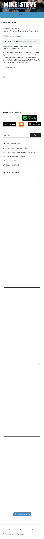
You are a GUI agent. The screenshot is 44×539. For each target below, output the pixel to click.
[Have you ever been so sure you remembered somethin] (22, 195)
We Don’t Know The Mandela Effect (15, 148)
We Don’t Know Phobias (11, 161)
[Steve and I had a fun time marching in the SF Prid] (22, 418)
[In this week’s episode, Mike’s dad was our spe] (22, 493)
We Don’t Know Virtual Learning (14, 157)
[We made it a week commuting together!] (22, 306)
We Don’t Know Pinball (11, 165)
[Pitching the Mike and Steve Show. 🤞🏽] (22, 344)
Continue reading (9, 67)
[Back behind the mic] (22, 232)
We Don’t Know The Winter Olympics (20, 31)
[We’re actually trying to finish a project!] (22, 269)
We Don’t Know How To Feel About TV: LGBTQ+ (19, 152)
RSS (23, 48)
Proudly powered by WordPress (13, 534)
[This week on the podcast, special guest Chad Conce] (22, 381)
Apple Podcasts (20, 46)
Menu (23, 15)
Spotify (16, 48)
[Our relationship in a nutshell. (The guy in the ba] (22, 455)
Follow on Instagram (23, 514)
